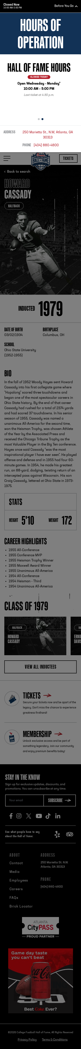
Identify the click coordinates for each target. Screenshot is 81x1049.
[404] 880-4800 (46, 145)
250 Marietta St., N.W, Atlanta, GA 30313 (47, 135)
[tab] (39, 119)
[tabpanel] (40, 84)
